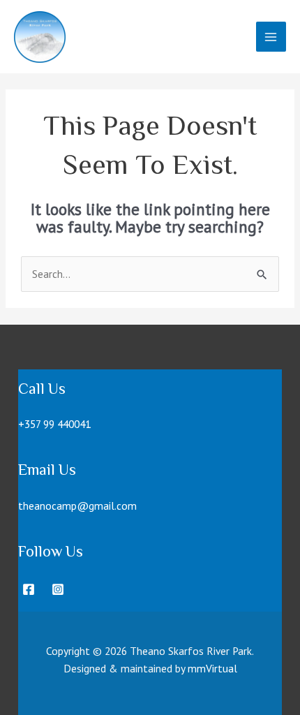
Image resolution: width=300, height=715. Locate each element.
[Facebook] (28, 589)
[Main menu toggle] (271, 37)
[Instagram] (57, 589)
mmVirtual (212, 668)
